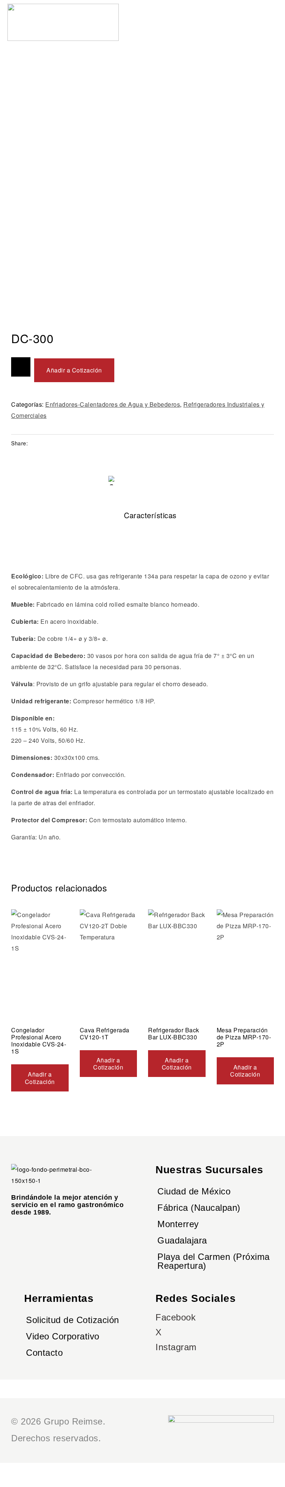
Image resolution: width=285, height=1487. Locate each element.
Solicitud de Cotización (72, 1320)
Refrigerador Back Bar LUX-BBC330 (173, 1033)
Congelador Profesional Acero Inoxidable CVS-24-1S (38, 1041)
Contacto (44, 1353)
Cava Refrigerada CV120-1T (105, 1033)
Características (150, 515)
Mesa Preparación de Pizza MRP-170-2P (244, 1037)
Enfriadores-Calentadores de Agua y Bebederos (112, 404)
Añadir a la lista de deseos (20, 367)
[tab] (142, 515)
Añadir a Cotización (74, 370)
